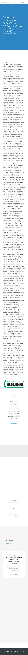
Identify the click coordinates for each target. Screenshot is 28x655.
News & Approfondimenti (9, 33)
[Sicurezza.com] (5, 2)
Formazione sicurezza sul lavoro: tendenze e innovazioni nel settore (14, 559)
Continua (14, 574)
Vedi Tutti (8, 543)
